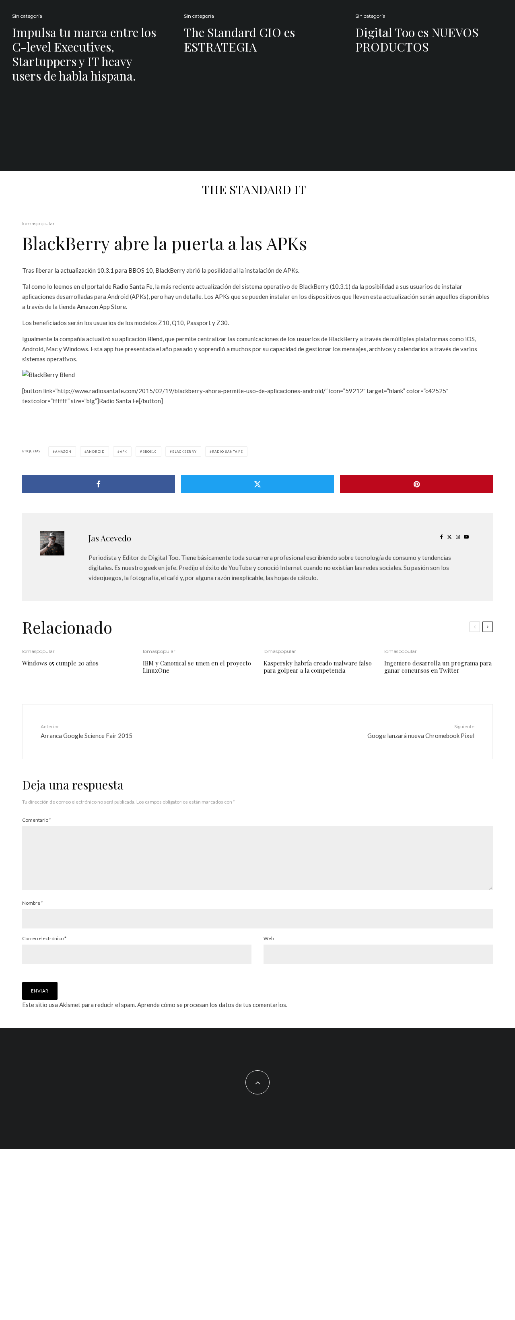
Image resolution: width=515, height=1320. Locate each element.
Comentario (36, 820)
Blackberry (184, 452)
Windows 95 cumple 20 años (60, 663)
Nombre (32, 903)
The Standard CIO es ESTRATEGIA (239, 39)
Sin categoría (27, 16)
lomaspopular (38, 223)
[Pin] (416, 484)
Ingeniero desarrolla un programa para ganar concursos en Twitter (438, 666)
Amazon (63, 452)
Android (96, 452)
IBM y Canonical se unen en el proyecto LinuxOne (197, 666)
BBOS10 (149, 452)
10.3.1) (341, 286)
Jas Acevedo (110, 538)
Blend (155, 338)
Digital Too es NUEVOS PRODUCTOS (416, 39)
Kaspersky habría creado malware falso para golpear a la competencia (318, 666)
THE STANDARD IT (254, 189)
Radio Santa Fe (132, 286)
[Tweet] (257, 484)
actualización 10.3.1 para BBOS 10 (106, 270)
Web (269, 938)
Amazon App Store (101, 306)
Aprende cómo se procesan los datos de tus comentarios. (212, 1004)
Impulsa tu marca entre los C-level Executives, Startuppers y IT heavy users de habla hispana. (84, 54)
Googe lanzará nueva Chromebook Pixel (420, 731)
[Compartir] (98, 484)
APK (123, 452)
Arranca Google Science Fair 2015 (86, 731)
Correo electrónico (44, 938)
